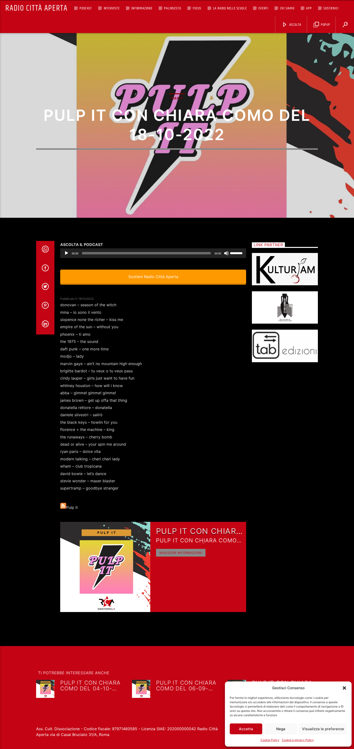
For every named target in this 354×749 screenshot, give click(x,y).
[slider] (237, 252)
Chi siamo (287, 8)
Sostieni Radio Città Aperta (153, 276)
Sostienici (330, 8)
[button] (344, 688)
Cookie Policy (270, 740)
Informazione (141, 8)
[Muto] (226, 253)
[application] (153, 253)
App (309, 8)
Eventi (263, 8)
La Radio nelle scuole (230, 8)
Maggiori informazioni (180, 553)
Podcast (85, 8)
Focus (197, 8)
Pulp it (177, 98)
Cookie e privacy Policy (298, 740)
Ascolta (294, 25)
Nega (280, 729)
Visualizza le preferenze (323, 729)
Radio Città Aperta (36, 8)
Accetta (246, 729)
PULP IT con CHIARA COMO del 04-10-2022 (90, 685)
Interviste (112, 8)
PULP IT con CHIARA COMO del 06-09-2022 (186, 685)
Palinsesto (172, 8)
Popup (325, 25)
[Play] (66, 253)
